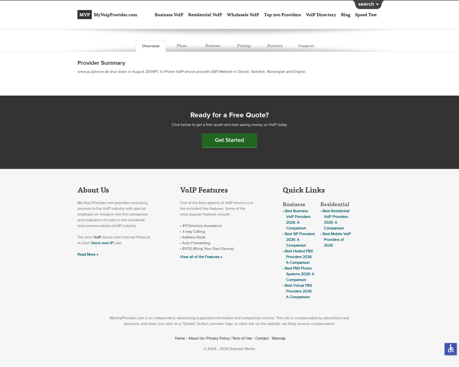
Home (180, 338)
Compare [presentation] (306, 46)
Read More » (87, 254)
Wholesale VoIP (243, 14)
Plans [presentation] (182, 46)
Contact (261, 338)
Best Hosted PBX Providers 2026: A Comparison (299, 257)
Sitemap (278, 338)
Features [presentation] (275, 46)
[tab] (151, 46)
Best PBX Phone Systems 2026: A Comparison (299, 274)
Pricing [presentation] (244, 46)
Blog (345, 14)
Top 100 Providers (282, 14)
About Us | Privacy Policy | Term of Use (220, 338)
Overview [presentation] (150, 46)
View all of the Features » (201, 256)
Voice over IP (102, 243)
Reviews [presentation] (212, 46)
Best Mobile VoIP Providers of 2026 (336, 240)
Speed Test (366, 14)
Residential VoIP (205, 14)
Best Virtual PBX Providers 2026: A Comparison (298, 291)
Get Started (229, 140)
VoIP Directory (321, 14)
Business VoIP (169, 14)
